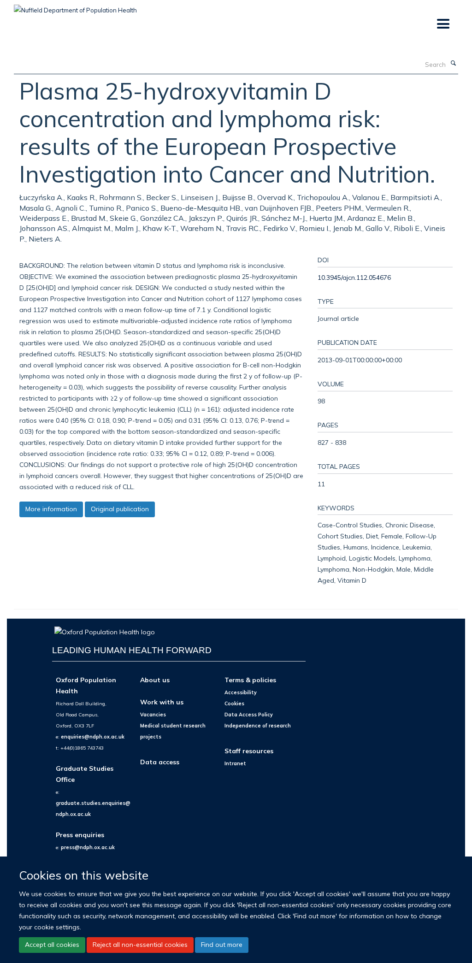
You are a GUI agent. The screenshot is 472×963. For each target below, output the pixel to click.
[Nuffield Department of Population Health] (75, 7)
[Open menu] (442, 24)
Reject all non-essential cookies (140, 944)
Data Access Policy (248, 714)
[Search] (453, 64)
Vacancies (153, 714)
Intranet (235, 763)
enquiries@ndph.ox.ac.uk (92, 736)
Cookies (234, 703)
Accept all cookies (52, 944)
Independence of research (257, 725)
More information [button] (51, 509)
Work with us (161, 702)
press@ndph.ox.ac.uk (88, 847)
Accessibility (240, 692)
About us (155, 680)
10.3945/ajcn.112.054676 (354, 277)
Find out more (221, 944)
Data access (159, 762)
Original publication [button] (120, 509)
